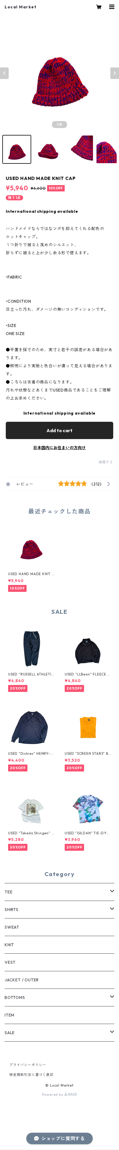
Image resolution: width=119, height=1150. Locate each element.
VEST (10, 962)
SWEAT (12, 927)
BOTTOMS (15, 997)
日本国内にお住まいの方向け (59, 447)
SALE (10, 1032)
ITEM (9, 1015)
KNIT (9, 944)
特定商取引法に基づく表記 (31, 1074)
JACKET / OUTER (22, 980)
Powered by (53, 1094)
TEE (8, 892)
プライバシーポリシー (27, 1065)
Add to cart (59, 430)
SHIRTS (11, 909)
